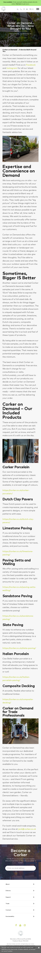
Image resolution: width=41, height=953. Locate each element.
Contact (8, 910)
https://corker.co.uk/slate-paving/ (19, 648)
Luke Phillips (24, 31)
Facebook (31, 64)
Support (8, 897)
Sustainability (10, 916)
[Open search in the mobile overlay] (17, 10)
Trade (7, 903)
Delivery (8, 890)
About (8, 884)
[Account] (26, 9)
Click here (18, 4)
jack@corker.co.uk (27, 829)
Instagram (12, 68)
